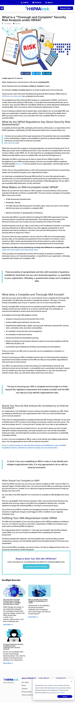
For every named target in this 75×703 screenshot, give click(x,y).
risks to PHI (20, 164)
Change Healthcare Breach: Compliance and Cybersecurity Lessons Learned (13, 646)
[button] (2, 8)
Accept (64, 696)
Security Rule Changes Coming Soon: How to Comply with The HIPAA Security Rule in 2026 (12, 602)
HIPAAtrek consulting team (12, 96)
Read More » (8, 625)
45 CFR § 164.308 (11, 143)
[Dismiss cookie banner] (71, 682)
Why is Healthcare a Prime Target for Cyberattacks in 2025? (38, 601)
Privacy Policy (60, 692)
